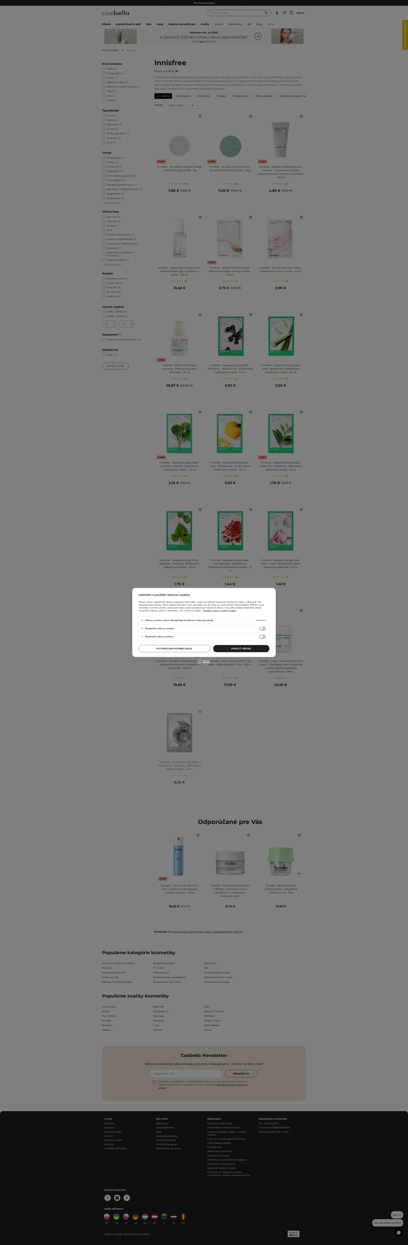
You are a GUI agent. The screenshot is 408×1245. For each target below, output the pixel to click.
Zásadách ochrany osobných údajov (219, 610)
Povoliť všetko (241, 648)
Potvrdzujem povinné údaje (174, 648)
